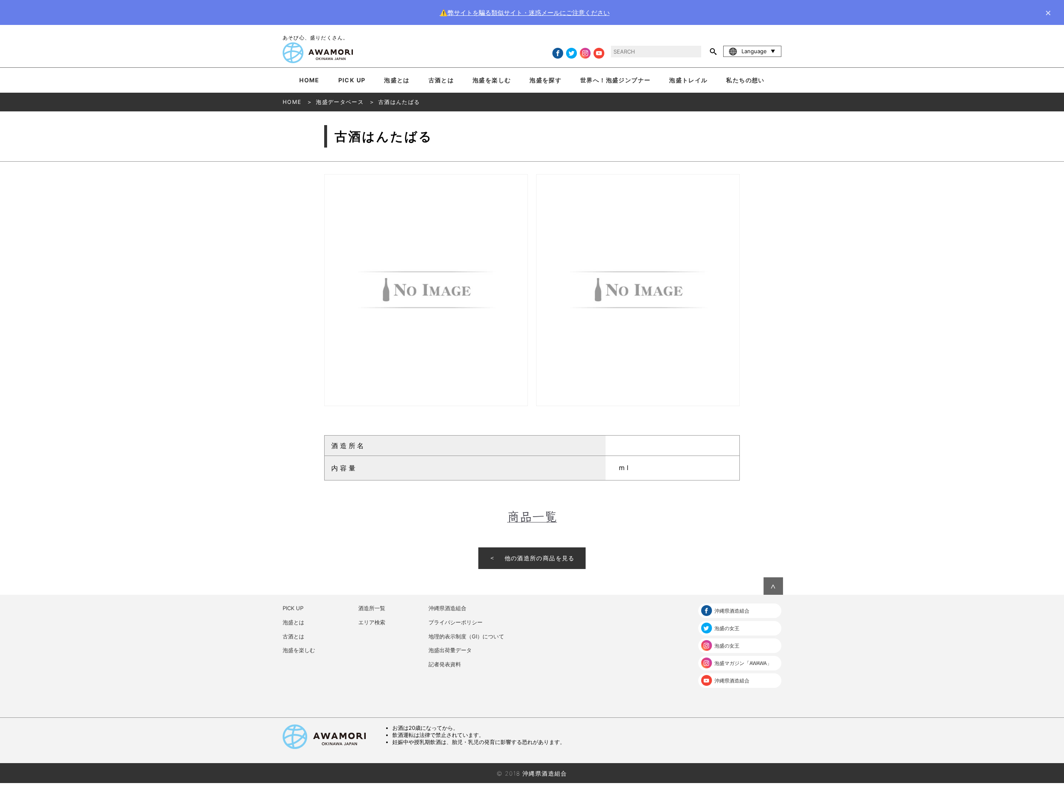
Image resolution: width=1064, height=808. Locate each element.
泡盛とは (397, 80)
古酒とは (441, 80)
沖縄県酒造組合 (447, 608)
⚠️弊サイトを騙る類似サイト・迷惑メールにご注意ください (525, 13)
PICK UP (352, 80)
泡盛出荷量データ (450, 650)
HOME (309, 80)
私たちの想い (745, 80)
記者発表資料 (445, 664)
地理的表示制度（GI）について (466, 636)
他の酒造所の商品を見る (540, 558)
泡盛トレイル (688, 80)
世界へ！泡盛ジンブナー (615, 80)
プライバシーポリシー (456, 622)
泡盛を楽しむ (492, 80)
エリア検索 (371, 622)
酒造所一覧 (371, 608)
